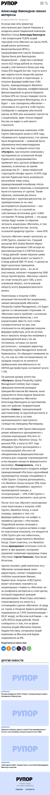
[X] (19, 648)
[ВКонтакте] (3, 648)
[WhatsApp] (29, 648)
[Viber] (24, 648)
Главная (19, 789)
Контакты (29, 789)
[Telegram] (13, 648)
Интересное (23, 20)
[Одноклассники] (8, 648)
